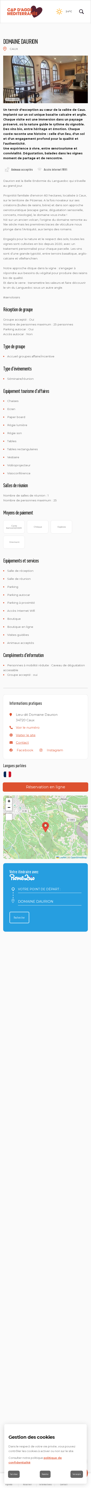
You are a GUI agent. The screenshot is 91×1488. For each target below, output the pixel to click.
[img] (5, 49)
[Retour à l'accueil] (25, 12)
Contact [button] (22, 743)
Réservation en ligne (45, 787)
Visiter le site (26, 735)
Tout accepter (77, 1474)
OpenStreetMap (78, 857)
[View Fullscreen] (9, 817)
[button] (28, 727)
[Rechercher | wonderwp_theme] (81, 11)
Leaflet (62, 857)
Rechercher (19, 917)
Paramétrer (45, 1474)
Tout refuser (14, 1474)
